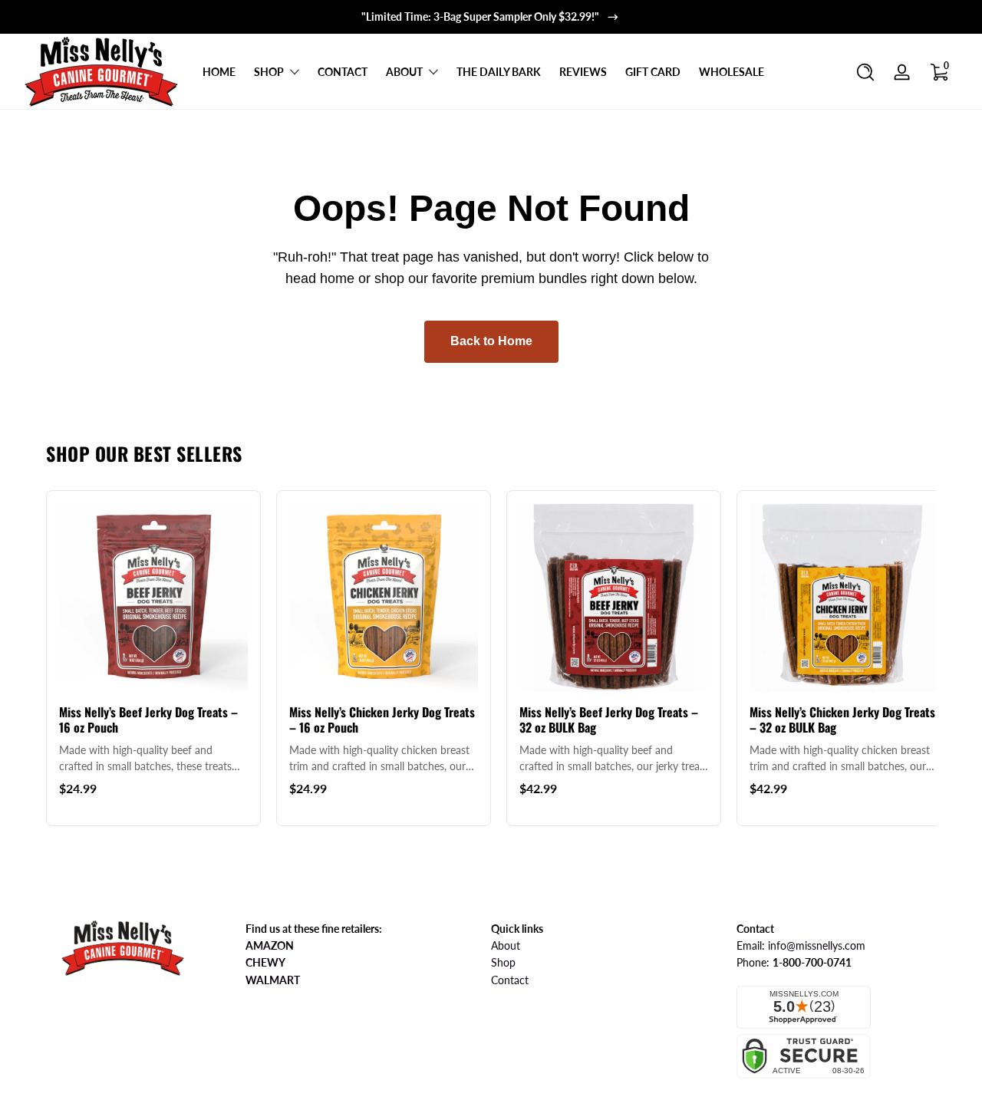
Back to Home (491, 340)
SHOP (269, 71)
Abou (503, 945)
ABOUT (404, 71)
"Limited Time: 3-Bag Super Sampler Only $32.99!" (480, 16)
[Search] (865, 72)
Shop (503, 962)
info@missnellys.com (816, 945)
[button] (865, 72)
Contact (510, 979)
